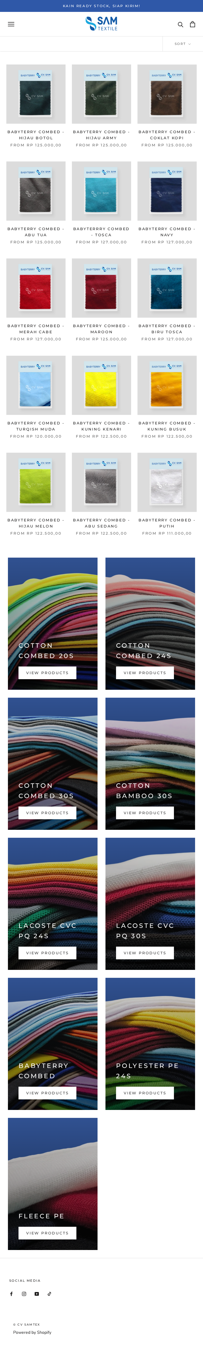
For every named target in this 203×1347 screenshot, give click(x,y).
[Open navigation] (11, 24)
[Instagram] (24, 1293)
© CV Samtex (26, 1324)
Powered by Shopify (32, 1332)
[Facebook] (11, 1293)
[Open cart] (192, 24)
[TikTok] (49, 1293)
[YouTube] (37, 1293)
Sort (181, 44)
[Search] (180, 24)
